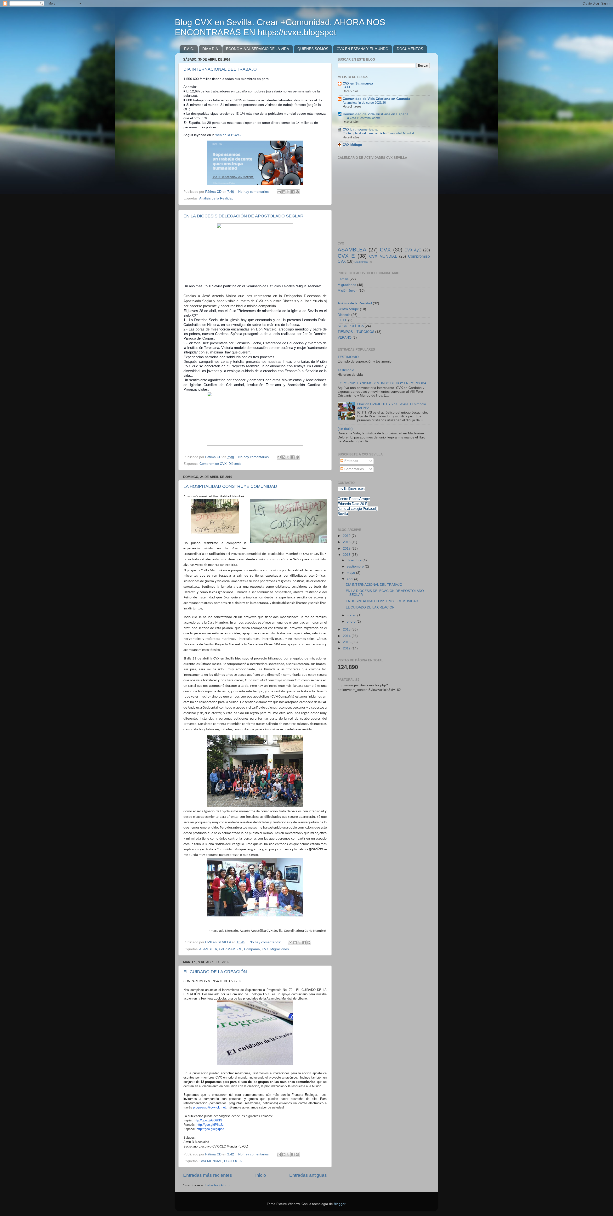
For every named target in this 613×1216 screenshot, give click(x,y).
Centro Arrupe (348, 309)
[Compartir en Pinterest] (297, 191)
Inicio (260, 1175)
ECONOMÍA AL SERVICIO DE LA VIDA (257, 49)
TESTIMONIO (348, 357)
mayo (351, 572)
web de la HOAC (228, 135)
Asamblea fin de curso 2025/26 (364, 102)
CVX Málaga (352, 145)
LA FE (347, 87)
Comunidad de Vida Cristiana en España (376, 114)
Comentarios (353, 469)
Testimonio (346, 370)
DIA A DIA (210, 49)
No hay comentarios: (254, 191)
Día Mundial (361, 261)
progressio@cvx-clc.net (209, 1107)
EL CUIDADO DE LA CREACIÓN (215, 971)
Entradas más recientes (207, 1175)
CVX (265, 949)
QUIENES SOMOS (312, 49)
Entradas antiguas (308, 1175)
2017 (347, 548)
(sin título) (345, 429)
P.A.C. (189, 49)
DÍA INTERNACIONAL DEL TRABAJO (220, 69)
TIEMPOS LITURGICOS (356, 332)
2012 (347, 648)
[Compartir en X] (288, 191)
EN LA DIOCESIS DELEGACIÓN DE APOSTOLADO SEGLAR (243, 216)
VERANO (345, 337)
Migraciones (279, 949)
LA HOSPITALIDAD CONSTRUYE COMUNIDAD (230, 486)
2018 (347, 542)
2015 (347, 629)
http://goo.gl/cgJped (210, 1129)
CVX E (346, 256)
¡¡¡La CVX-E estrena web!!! (361, 118)
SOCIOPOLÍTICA (351, 326)
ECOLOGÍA (233, 1161)
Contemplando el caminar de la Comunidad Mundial (378, 133)
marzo (352, 615)
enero (352, 621)
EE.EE (342, 320)
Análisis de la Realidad (216, 198)
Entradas (350, 461)
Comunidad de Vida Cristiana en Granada (376, 99)
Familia (343, 279)
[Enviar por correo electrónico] (279, 191)
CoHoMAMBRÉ (230, 949)
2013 (347, 642)
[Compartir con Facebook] (292, 191)
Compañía (252, 949)
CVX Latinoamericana (360, 129)
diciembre (355, 560)
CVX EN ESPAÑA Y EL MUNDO (362, 49)
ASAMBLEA (208, 949)
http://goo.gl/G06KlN (208, 1120)
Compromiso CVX (213, 464)
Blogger (339, 1204)
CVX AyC (412, 250)
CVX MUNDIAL (210, 1161)
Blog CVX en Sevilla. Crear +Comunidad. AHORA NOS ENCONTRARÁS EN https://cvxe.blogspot (280, 27)
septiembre (356, 566)
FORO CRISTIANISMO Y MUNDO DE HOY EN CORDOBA (382, 383)
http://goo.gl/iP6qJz (210, 1124)
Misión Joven (348, 290)
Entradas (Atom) (217, 1185)
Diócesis (234, 464)
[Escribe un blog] (283, 191)
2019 (347, 536)
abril (350, 579)
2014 (347, 636)
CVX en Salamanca (358, 83)
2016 (347, 555)
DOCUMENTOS (410, 49)
